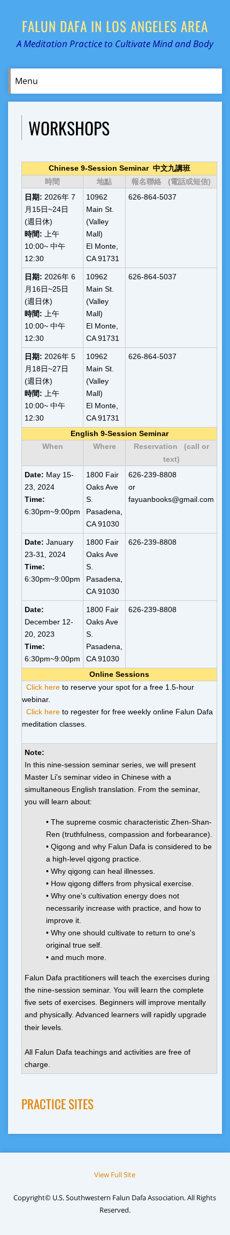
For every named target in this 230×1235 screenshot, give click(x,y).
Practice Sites (57, 1104)
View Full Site (114, 1174)
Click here (43, 687)
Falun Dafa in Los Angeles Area (115, 26)
